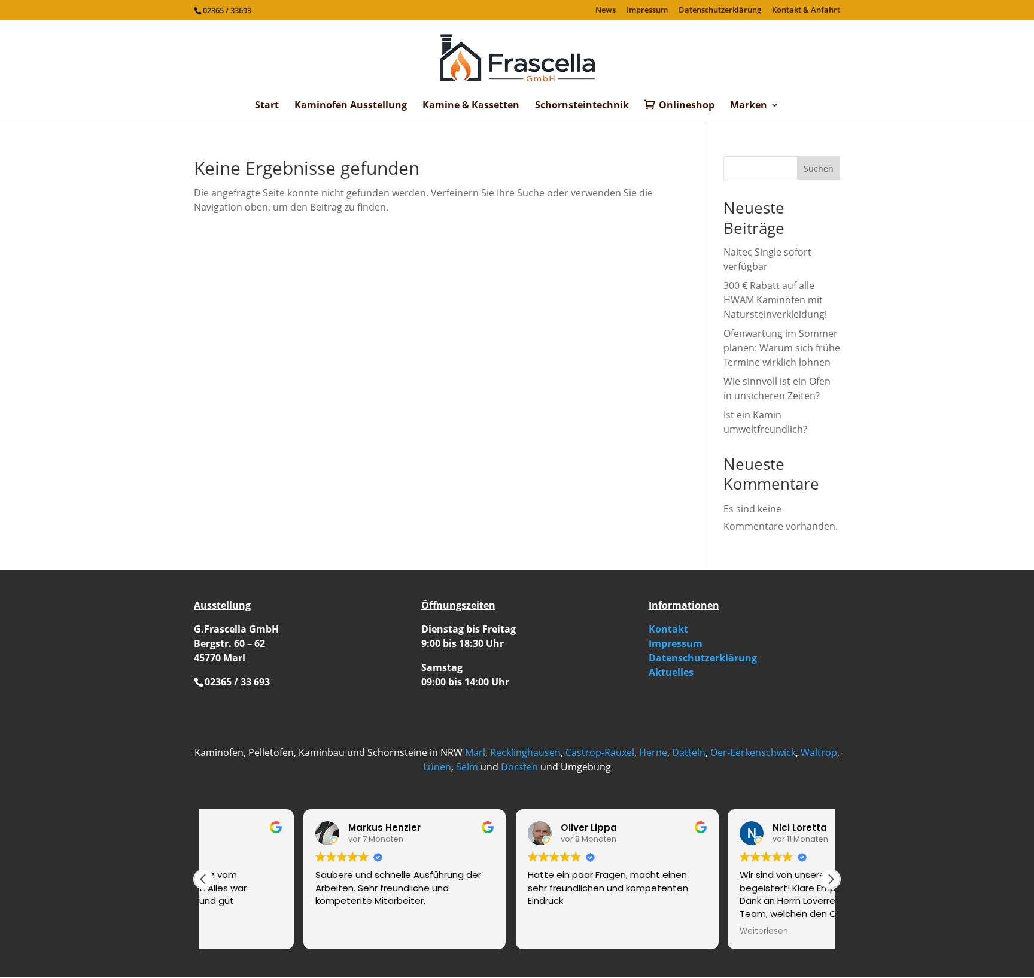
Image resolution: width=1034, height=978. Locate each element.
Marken (748, 106)
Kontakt (668, 629)
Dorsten (519, 766)
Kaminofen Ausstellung (350, 106)
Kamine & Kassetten (470, 106)
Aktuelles (671, 672)
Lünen (437, 766)
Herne (653, 752)
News (605, 10)
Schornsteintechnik (582, 106)
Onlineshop (686, 105)
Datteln (688, 752)
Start (267, 106)
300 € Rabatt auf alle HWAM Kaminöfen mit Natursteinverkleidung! (775, 300)
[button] (831, 879)
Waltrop (819, 752)
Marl (475, 752)
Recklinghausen (525, 752)
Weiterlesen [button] (664, 931)
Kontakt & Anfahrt (806, 10)
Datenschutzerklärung (720, 10)
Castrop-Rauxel (599, 752)
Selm (467, 766)
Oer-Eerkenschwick (753, 752)
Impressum (647, 10)
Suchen (819, 168)
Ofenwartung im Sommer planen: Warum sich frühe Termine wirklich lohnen (781, 348)
